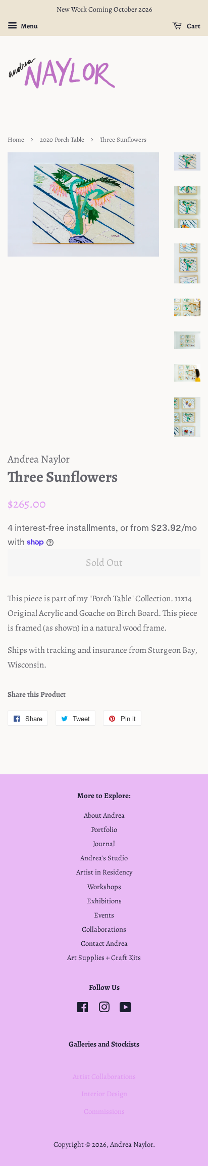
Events (104, 915)
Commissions (104, 1111)
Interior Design (104, 1094)
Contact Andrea (104, 943)
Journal (104, 844)
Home (16, 139)
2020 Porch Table (62, 139)
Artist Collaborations (104, 1076)
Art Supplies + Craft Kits (104, 957)
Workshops (104, 887)
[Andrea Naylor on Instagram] (104, 1009)
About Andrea (104, 815)
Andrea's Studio (104, 858)
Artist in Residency (104, 872)
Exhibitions (104, 901)
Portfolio (104, 829)
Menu (29, 26)
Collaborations (104, 929)
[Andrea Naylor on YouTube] (125, 1009)
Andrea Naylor (131, 1144)
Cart (193, 26)
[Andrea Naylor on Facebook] (82, 1009)
